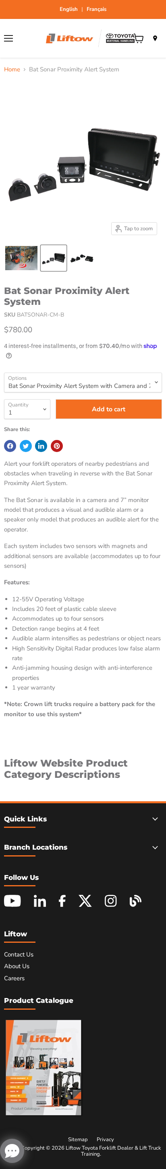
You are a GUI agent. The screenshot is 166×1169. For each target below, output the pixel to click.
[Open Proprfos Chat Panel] (12, 1151)
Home (12, 69)
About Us (16, 966)
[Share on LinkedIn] (41, 446)
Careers (14, 978)
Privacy (105, 1139)
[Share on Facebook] (10, 446)
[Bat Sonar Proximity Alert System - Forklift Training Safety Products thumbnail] (21, 258)
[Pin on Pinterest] (57, 446)
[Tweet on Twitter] (26, 446)
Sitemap (78, 1139)
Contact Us (18, 954)
